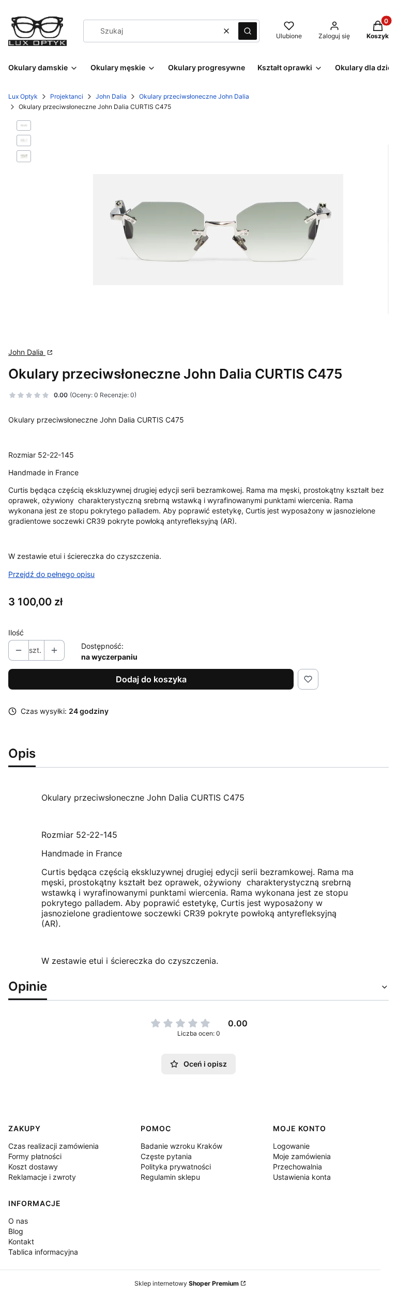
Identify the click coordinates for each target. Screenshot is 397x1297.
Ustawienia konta (302, 1177)
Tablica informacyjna (43, 1251)
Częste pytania (166, 1156)
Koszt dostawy (33, 1166)
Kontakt (21, 1241)
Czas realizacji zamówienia (53, 1146)
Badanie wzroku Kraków (181, 1146)
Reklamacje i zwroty (42, 1177)
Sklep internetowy (186, 1283)
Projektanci (66, 96)
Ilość (16, 632)
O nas (18, 1220)
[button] (247, 31)
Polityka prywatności (176, 1166)
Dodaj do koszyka (151, 679)
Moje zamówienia (302, 1156)
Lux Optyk (23, 96)
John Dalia (111, 96)
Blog (15, 1231)
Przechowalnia (297, 1166)
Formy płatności (35, 1156)
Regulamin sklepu (170, 1177)
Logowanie (291, 1146)
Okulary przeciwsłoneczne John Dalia (194, 96)
